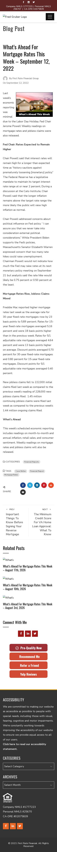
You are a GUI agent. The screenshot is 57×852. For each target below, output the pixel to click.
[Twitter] (35, 634)
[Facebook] (21, 634)
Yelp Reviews (28, 674)
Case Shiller (21, 471)
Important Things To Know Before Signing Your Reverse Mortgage (14, 522)
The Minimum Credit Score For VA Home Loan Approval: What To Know (41, 522)
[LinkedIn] (28, 634)
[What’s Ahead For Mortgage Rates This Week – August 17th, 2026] (8, 559)
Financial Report (37, 471)
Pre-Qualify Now (30, 647)
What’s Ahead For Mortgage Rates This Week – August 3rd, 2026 (27, 606)
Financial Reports (31, 462)
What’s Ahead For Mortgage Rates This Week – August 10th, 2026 (27, 587)
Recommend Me (29, 656)
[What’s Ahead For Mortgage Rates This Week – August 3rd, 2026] (8, 597)
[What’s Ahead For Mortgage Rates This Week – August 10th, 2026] (8, 578)
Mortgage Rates (11, 474)
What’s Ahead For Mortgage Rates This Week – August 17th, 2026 (27, 568)
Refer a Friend (28, 665)
